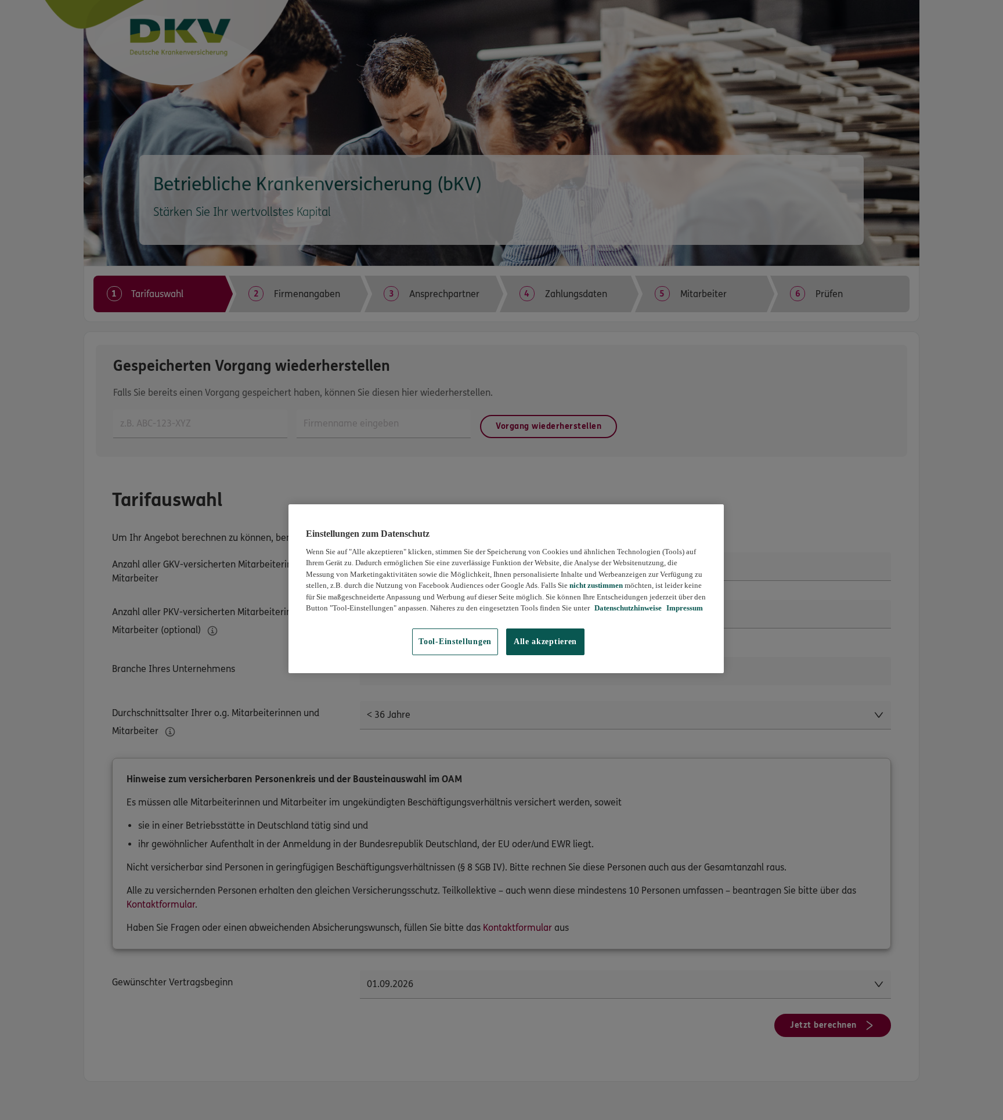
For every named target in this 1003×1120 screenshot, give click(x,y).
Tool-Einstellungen (455, 641)
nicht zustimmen (596, 585)
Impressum (684, 608)
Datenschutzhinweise (627, 608)
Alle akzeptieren (545, 641)
